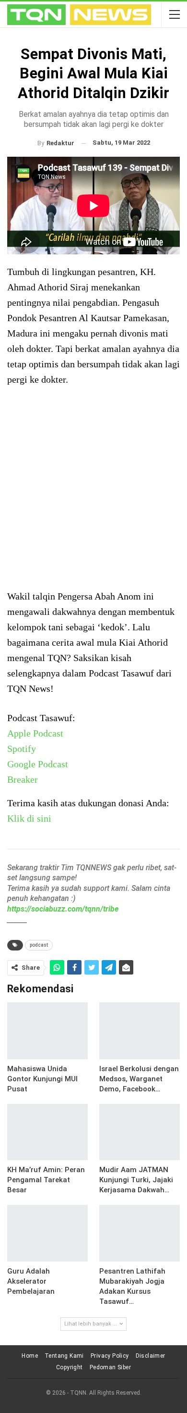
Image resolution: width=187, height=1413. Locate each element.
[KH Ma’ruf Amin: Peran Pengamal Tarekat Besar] (47, 1132)
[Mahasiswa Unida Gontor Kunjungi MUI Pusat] (47, 1030)
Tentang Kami (64, 1355)
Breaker (22, 779)
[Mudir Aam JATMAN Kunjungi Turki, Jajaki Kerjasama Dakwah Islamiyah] (139, 1132)
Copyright (69, 1367)
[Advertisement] (93, 489)
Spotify (21, 748)
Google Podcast (37, 764)
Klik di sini (29, 818)
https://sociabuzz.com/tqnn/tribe (62, 908)
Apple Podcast (35, 733)
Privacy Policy (110, 1355)
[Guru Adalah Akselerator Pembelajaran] (47, 1233)
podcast (39, 945)
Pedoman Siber (110, 1367)
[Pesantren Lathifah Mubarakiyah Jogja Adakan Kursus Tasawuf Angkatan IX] (139, 1233)
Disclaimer (150, 1355)
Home (30, 1355)
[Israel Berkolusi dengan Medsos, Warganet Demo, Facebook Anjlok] (139, 1030)
